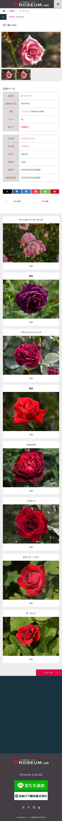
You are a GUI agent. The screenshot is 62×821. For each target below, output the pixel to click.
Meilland (44, 241)
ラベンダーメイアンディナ (31, 220)
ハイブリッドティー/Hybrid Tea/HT (29, 353)
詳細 (31, 266)
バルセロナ (31, 445)
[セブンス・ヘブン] (31, 585)
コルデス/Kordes (48, 465)
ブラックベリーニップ (31, 332)
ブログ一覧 (48, 673)
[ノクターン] (31, 528)
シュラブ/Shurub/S (23, 633)
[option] (31, 50)
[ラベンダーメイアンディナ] (31, 247)
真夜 (31, 276)
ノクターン (31, 501)
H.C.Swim (48, 522)
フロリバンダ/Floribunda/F (30, 297)
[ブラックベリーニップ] (31, 359)
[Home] (4, 11)
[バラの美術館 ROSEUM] (31, 4)
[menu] (58, 4)
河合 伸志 (45, 297)
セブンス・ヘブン (31, 557)
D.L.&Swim (45, 577)
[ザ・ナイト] (31, 641)
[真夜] (31, 303)
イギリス (25, 146)
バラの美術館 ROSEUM (36, 817)
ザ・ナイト (31, 613)
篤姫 (31, 388)
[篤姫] (31, 415)
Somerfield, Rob (49, 353)
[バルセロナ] (31, 471)
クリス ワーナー (28, 138)
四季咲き (25, 127)
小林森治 (48, 409)
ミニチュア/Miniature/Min (32, 111)
